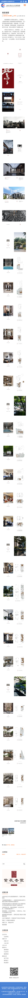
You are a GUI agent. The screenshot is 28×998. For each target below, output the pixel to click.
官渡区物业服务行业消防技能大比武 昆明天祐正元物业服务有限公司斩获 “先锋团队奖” (13, 904)
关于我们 (14, 994)
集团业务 (4, 956)
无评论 (15, 15)
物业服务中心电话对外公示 (8, 1)
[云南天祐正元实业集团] (11, 5)
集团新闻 (6, 954)
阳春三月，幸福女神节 (21, 854)
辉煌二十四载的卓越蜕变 (8, 920)
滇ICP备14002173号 (21, 991)
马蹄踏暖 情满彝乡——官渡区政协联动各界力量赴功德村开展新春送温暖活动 (13, 900)
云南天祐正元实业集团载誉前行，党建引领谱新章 (13, 897)
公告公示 (4, 945)
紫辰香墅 (4, 924)
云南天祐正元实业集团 (7, 15)
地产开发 (8, 845)
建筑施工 (13, 845)
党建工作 (6, 941)
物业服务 (6, 962)
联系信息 (19, 994)
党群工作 (4, 939)
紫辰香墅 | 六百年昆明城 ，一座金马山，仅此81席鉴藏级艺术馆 (13, 911)
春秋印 (3, 854)
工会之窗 (6, 943)
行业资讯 (6, 952)
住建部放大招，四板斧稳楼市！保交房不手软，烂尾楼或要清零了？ (13, 908)
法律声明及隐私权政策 (7, 994)
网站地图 (24, 994)
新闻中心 (4, 947)
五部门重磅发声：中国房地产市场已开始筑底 (13, 918)
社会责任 (6, 936)
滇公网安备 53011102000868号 (17, 992)
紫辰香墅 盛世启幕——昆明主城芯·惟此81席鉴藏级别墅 (14, 915)
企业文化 (4, 934)
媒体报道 (6, 949)
